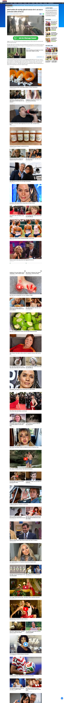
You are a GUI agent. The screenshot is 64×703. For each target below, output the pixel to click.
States (37, 3)
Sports (29, 3)
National (15, 3)
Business (25, 3)
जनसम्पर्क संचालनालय (50, 3)
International (20, 3)
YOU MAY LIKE (49, 45)
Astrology (45, 3)
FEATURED (48, 19)
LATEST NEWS (49, 8)
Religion (41, 3)
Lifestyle (33, 3)
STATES (11, 7)
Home (11, 3)
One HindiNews (10, 13)
